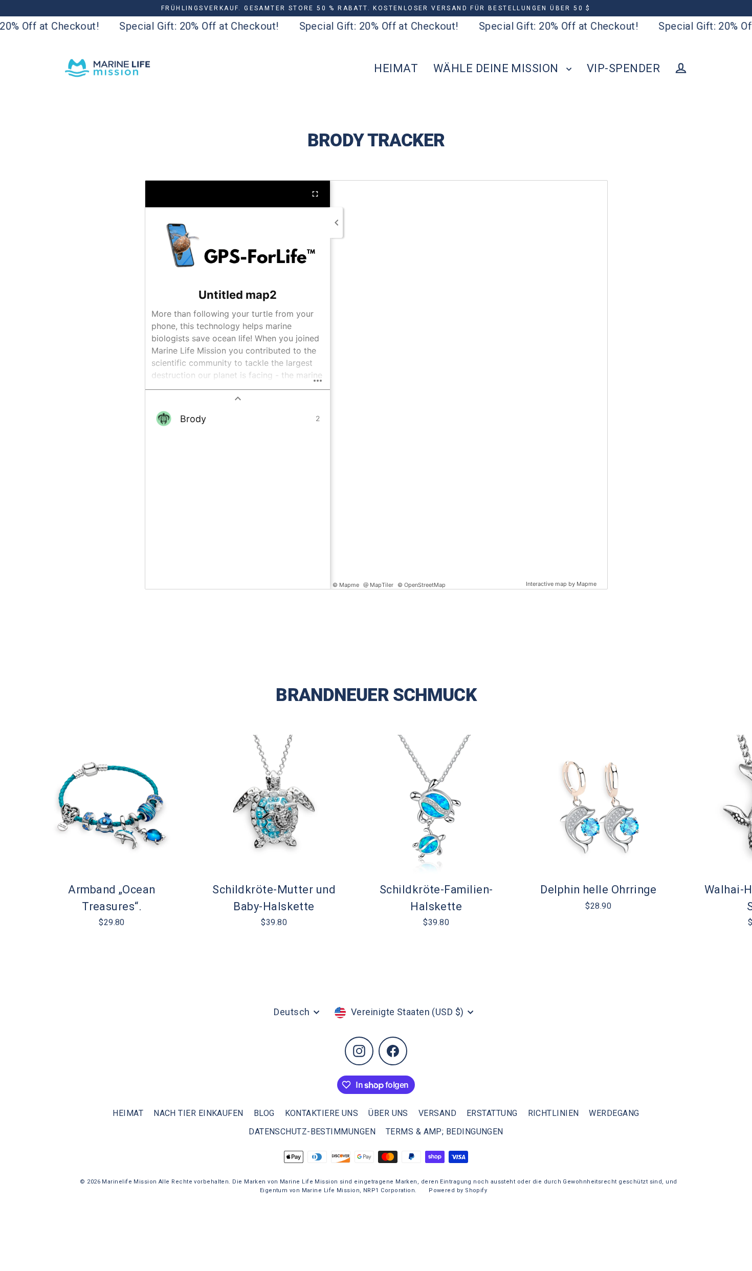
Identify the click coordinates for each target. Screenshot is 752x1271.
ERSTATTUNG (492, 1113)
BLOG (264, 1113)
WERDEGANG (614, 1113)
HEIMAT (396, 68)
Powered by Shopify (458, 1190)
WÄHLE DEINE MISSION (497, 68)
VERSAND (437, 1113)
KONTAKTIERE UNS (322, 1113)
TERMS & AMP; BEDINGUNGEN (444, 1131)
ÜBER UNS (388, 1113)
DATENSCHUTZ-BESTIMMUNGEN (312, 1131)
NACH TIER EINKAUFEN (198, 1113)
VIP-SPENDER (623, 68)
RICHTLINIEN (553, 1113)
